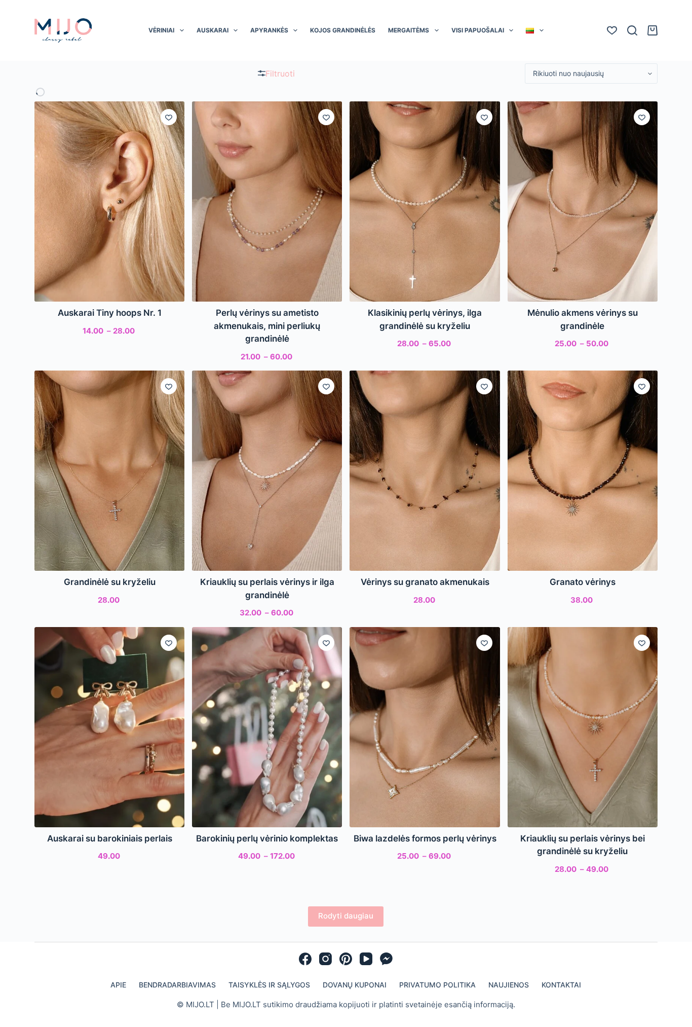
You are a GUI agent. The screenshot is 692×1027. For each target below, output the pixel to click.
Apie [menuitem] (118, 984)
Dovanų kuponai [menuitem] (355, 984)
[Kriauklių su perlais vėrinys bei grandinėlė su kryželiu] (583, 727)
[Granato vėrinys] (583, 471)
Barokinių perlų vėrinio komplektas (267, 838)
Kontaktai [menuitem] (561, 984)
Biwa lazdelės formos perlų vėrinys (425, 838)
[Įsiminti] (169, 117)
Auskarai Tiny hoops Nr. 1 (110, 313)
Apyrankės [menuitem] (269, 30)
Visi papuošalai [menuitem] (477, 30)
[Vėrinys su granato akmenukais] (424, 471)
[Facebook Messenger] (386, 958)
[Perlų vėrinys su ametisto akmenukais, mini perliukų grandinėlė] (267, 201)
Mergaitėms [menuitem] (408, 30)
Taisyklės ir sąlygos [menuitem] (269, 984)
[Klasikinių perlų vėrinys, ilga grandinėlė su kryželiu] (424, 201)
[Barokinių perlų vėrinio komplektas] (267, 727)
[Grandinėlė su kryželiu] (109, 471)
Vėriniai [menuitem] (161, 30)
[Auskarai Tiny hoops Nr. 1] (109, 201)
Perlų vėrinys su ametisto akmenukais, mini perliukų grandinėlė (267, 326)
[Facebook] (305, 958)
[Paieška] (632, 30)
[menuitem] (535, 30)
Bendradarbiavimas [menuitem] (177, 984)
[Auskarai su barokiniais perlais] (109, 727)
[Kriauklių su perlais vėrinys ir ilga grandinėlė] (267, 471)
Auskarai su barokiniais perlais (109, 838)
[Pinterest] (345, 958)
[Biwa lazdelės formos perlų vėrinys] (424, 727)
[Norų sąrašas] (612, 30)
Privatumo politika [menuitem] (437, 984)
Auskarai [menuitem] (212, 30)
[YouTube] (366, 958)
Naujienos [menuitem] (508, 984)
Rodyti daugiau (345, 916)
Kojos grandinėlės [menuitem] (342, 30)
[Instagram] (325, 958)
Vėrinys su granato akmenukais (425, 582)
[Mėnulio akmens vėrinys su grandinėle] (583, 201)
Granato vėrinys (583, 582)
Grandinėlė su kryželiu (110, 582)
